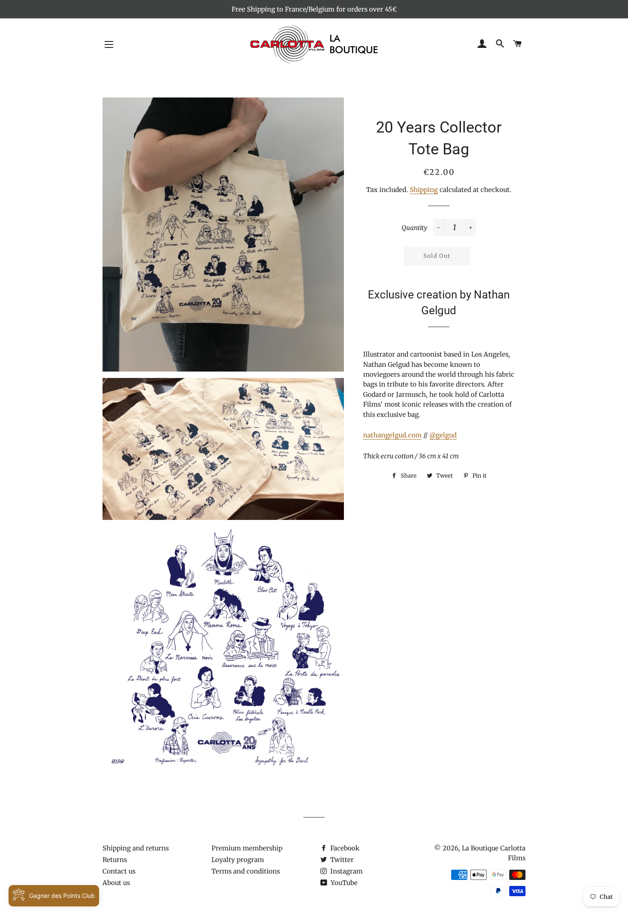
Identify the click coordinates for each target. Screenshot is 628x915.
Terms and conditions (245, 871)
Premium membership (246, 848)
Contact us (119, 871)
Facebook (344, 848)
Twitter (341, 860)
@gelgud (443, 435)
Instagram (346, 871)
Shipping (424, 190)
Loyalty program (237, 860)
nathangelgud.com (392, 435)
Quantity (414, 228)
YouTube (343, 883)
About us (116, 883)
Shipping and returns (136, 848)
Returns (115, 860)
